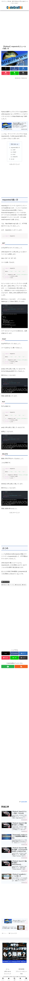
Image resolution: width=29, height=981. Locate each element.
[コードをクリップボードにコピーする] (26, 237)
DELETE (15, 156)
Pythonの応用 (6, 581)
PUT (14, 154)
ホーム (7, 969)
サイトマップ (7, 973)
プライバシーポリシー (21, 971)
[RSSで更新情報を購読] (21, 666)
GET (14, 149)
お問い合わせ (7, 971)
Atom (25, 584)
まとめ (12, 159)
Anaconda (19, 584)
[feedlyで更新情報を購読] (7, 666)
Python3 (5, 584)
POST (14, 152)
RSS (21, 973)
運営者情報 (21, 969)
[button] (23, 73)
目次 (12, 144)
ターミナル (11, 584)
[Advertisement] (14, 28)
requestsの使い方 (15, 147)
